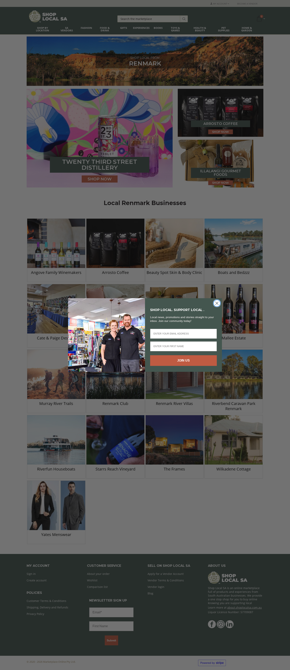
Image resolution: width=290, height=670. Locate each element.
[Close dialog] (216, 303)
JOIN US (183, 360)
